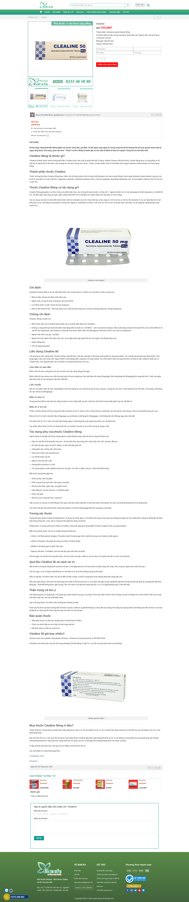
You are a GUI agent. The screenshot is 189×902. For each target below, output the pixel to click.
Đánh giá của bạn (41, 811)
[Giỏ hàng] (148, 5)
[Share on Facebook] (155, 114)
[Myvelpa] (34, 784)
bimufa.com (109, 898)
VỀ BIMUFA (80, 864)
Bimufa (134, 150)
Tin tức (126, 12)
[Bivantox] (133, 784)
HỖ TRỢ (101, 864)
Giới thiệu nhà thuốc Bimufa (106, 882)
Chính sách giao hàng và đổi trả (108, 878)
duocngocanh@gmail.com (83, 882)
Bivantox (142, 780)
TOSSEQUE (78, 780)
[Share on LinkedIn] (160, 114)
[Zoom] (31, 84)
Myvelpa (43, 780)
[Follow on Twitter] (135, 890)
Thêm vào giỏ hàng (107, 65)
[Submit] (127, 5)
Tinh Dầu (80, 12)
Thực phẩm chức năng (96, 12)
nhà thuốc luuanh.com (104, 890)
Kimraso (109, 780)
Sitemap (100, 886)
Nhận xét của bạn (41, 818)
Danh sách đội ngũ (81, 878)
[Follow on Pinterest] (139, 890)
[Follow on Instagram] (131, 890)
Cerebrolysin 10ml (36, 756)
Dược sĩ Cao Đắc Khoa (44, 115)
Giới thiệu (77, 870)
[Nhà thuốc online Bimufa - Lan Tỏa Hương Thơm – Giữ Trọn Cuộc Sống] (46, 4)
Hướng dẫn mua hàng (104, 870)
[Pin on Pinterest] (157, 114)
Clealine (74, 150)
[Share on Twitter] (152, 114)
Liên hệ (76, 874)
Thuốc (47, 12)
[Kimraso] (100, 784)
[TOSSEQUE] (67, 784)
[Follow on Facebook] (128, 890)
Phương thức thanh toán (138, 864)
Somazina (33, 761)
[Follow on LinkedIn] (143, 890)
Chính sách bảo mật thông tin (107, 874)
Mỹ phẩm (56, 12)
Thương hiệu (114, 12)
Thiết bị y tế (68, 12)
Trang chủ (33, 17)
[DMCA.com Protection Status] (133, 886)
